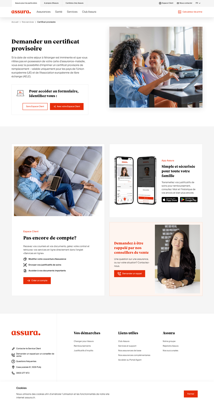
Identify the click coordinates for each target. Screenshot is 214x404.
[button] (190, 12)
